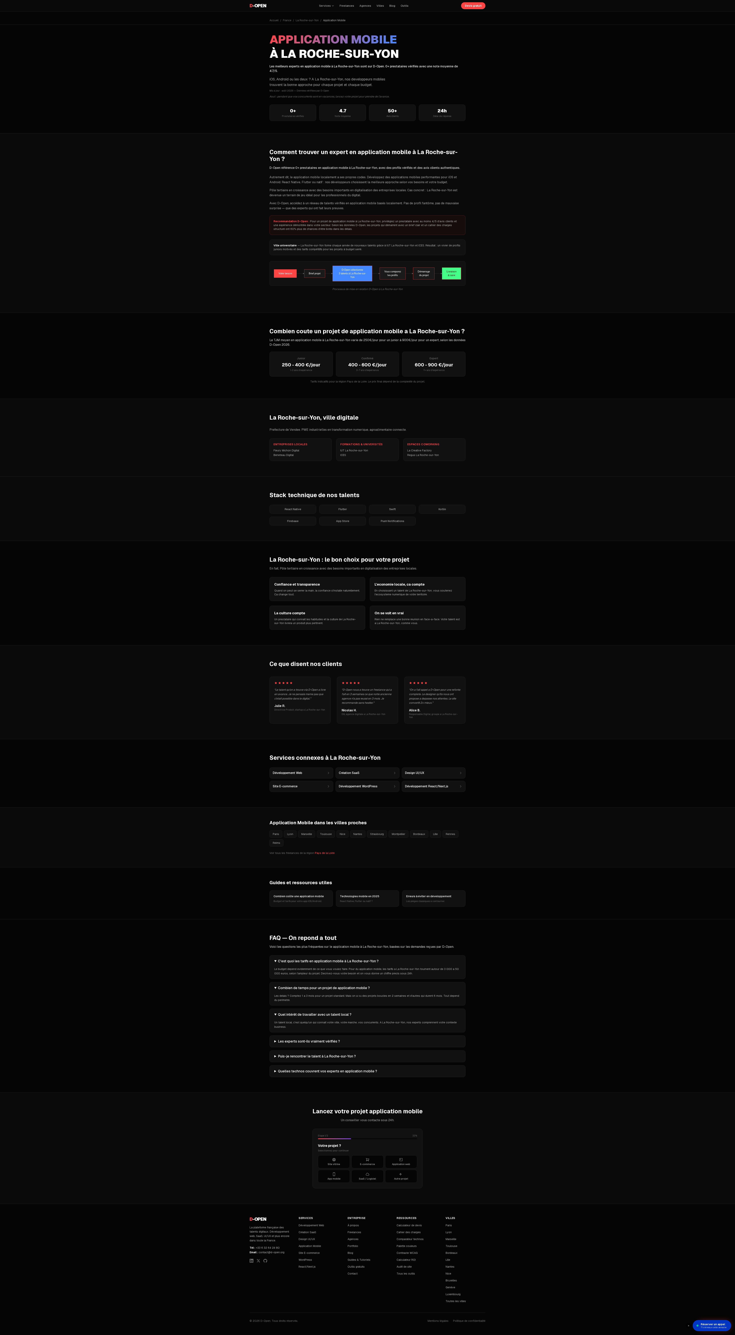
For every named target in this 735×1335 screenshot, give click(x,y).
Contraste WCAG (407, 1253)
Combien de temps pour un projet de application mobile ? (324, 988)
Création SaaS (307, 1232)
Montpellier (398, 834)
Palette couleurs (407, 1246)
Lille (435, 834)
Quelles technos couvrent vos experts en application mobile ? (327, 1071)
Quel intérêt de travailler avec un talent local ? (314, 1014)
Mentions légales (438, 1321)
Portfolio (353, 1246)
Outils (404, 5)
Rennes (450, 834)
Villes (380, 5)
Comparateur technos (410, 1239)
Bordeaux (419, 834)
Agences (365, 5)
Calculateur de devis (409, 1225)
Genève (450, 1287)
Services (325, 5)
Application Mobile (310, 1246)
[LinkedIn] (251, 1261)
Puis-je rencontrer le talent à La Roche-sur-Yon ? (317, 1056)
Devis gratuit (473, 5)
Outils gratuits (356, 1266)
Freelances (347, 5)
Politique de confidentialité (469, 1321)
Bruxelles (451, 1280)
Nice (342, 834)
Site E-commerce (309, 1253)
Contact (353, 1273)
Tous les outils (406, 1273)
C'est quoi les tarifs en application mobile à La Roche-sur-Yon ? (328, 961)
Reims (276, 843)
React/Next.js (307, 1266)
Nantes (357, 834)
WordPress (305, 1259)
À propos (353, 1225)
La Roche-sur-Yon (307, 20)
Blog (392, 5)
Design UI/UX (307, 1239)
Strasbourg (377, 834)
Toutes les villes (456, 1301)
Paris (276, 834)
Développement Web (311, 1225)
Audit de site (404, 1266)
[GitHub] (265, 1261)
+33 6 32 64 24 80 (265, 1247)
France (287, 20)
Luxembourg (453, 1294)
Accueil (274, 20)
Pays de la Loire (325, 853)
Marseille (306, 834)
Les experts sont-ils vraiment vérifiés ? (309, 1041)
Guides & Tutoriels (359, 1259)
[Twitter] (258, 1261)
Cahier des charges (409, 1232)
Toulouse (326, 834)
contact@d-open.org (267, 1252)
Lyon (290, 834)
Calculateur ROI (406, 1259)
